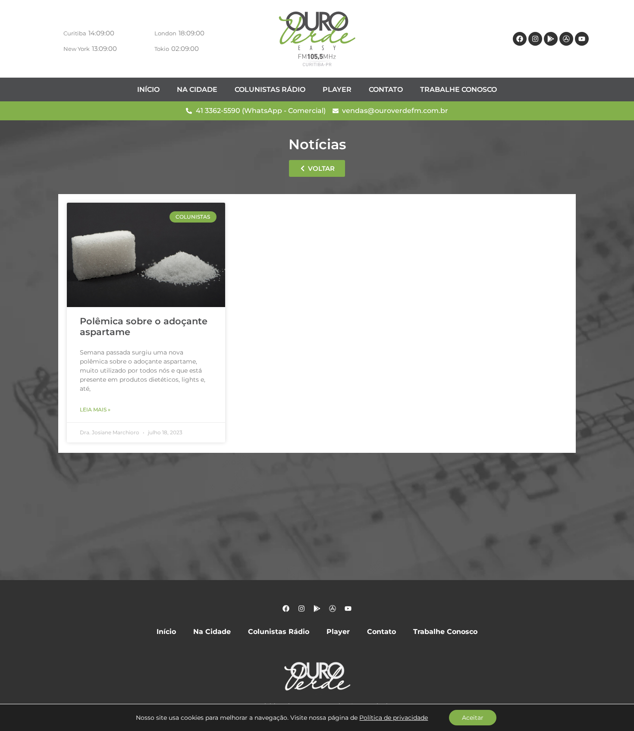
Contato (386, 89)
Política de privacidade (393, 718)
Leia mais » (95, 409)
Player (337, 89)
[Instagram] (535, 39)
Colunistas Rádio (270, 89)
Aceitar (472, 718)
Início (148, 89)
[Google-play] (551, 39)
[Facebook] (520, 39)
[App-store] (566, 39)
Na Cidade (197, 89)
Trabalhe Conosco (458, 89)
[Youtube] (582, 39)
